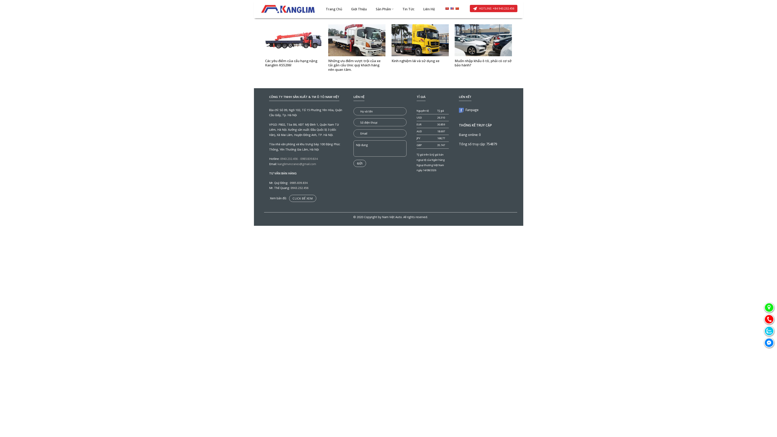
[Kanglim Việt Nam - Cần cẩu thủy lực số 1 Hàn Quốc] (288, 9)
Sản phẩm (383, 9)
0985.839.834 (309, 159)
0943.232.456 (289, 159)
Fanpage (471, 110)
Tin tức (408, 9)
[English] (452, 8)
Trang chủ (334, 9)
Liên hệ (429, 9)
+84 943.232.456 (503, 8)
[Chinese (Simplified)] (457, 8)
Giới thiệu (359, 9)
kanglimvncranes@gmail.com (297, 164)
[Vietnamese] (447, 8)
